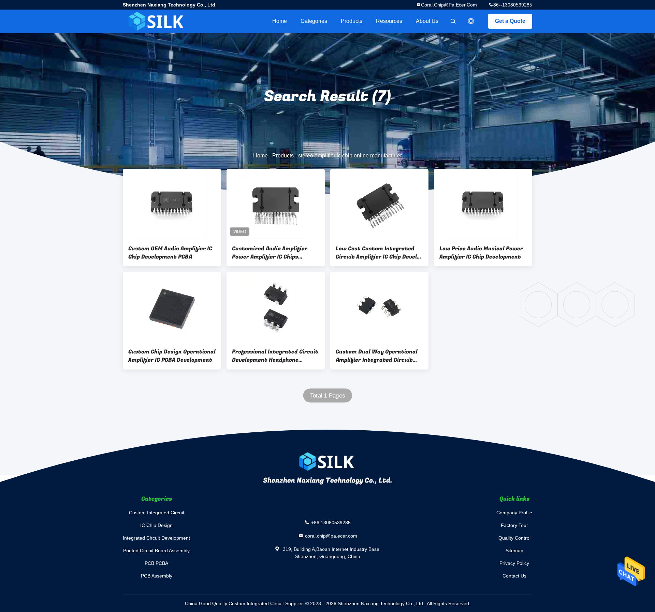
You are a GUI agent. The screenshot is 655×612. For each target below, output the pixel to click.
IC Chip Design (156, 525)
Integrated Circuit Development (156, 538)
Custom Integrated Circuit (156, 512)
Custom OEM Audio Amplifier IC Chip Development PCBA (170, 253)
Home (279, 21)
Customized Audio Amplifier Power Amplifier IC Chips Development (269, 253)
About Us (427, 21)
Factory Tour (514, 525)
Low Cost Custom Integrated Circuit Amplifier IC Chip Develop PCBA (379, 253)
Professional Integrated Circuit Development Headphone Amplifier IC (275, 356)
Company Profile (514, 512)
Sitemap (514, 550)
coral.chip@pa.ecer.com (449, 5)
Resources (389, 21)
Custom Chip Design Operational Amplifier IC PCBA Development (172, 356)
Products (351, 21)
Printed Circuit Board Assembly (156, 550)
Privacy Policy (514, 563)
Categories (314, 21)
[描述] (471, 21)
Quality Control (514, 538)
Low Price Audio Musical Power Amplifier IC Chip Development (481, 253)
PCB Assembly (156, 576)
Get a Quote (510, 21)
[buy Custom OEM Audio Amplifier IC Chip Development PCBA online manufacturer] (172, 204)
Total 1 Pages (327, 395)
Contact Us (514, 576)
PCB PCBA (156, 563)
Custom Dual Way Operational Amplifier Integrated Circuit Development (377, 356)
